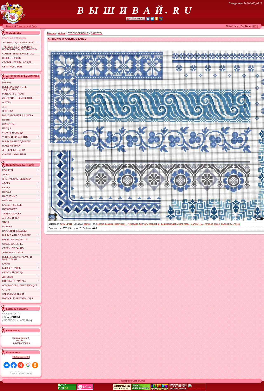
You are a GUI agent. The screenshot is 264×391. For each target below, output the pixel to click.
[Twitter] (152, 18)
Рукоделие (132, 224)
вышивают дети (169, 224)
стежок (236, 224)
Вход (34, 26)
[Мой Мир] (161, 18)
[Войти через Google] (28, 365)
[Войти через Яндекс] (21, 365)
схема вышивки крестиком (111, 224)
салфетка (226, 224)
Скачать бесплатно (149, 224)
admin (87, 224)
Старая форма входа (21, 373)
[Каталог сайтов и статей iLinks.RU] (159, 389)
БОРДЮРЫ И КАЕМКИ (16, 320)
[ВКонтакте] (148, 18)
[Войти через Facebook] (14, 365)
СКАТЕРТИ (10, 317)
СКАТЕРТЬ (196, 224)
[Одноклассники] (156, 18)
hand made (184, 224)
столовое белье (211, 224)
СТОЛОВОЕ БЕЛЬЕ (78, 33)
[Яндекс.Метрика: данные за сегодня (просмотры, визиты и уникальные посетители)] (197, 387)
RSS (255, 26)
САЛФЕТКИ (10, 313)
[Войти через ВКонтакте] (7, 365)
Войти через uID (21, 357)
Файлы (61, 33)
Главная (10, 26)
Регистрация (23, 26)
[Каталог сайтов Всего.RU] (122, 389)
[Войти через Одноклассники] (35, 365)
